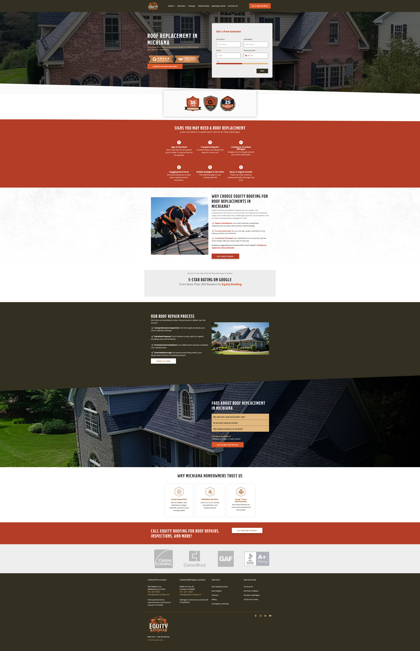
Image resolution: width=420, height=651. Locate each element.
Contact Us (233, 6)
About (171, 6)
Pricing (191, 6)
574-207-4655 (186, 592)
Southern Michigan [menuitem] (252, 595)
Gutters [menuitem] (215, 595)
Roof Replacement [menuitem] (220, 586)
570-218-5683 (154, 592)
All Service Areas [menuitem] (251, 599)
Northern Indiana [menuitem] (251, 591)
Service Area (203, 6)
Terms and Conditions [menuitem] (163, 636)
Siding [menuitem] (214, 599)
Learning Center (218, 6)
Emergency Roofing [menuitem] (220, 603)
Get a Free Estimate (260, 6)
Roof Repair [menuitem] (217, 591)
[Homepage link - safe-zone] (159, 633)
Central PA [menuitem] (248, 586)
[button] (256, 615)
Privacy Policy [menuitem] (152, 636)
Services (181, 6)
